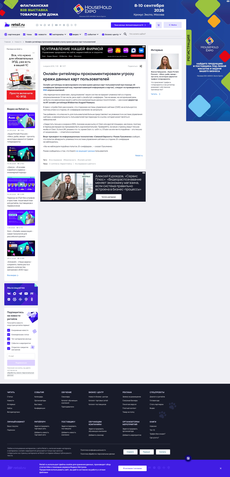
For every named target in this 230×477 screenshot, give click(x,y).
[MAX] (45, 25)
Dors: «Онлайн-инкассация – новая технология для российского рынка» (20, 234)
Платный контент (129, 408)
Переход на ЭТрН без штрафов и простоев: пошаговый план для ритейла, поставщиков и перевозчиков (21, 201)
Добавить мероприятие (132, 435)
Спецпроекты (157, 392)
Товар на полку (128, 412)
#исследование (55, 160)
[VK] (41, 25)
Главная (7, 42)
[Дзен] (64, 25)
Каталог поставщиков (97, 404)
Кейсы (9, 408)
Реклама (127, 392)
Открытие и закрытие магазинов (20, 348)
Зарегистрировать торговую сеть (41, 427)
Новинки (153, 426)
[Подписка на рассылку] (37, 25)
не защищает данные (85, 151)
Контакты (162, 452)
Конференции (39, 408)
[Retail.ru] (18, 25)
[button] (57, 34)
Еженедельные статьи (20, 334)
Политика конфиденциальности (93, 450)
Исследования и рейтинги (85, 164)
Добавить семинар (96, 435)
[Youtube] (56, 25)
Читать (154, 94)
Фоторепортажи (13, 412)
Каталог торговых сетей (98, 400)
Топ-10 (152, 430)
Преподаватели (67, 407)
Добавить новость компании (68, 433)
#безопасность (69, 160)
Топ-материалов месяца (21, 339)
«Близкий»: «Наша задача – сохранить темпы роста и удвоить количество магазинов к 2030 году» (19, 265)
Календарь (38, 396)
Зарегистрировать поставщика (68, 427)
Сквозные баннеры (130, 400)
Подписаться (21, 363)
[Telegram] (48, 25)
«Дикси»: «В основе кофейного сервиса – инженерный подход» (16, 170)
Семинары (65, 396)
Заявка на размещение (132, 396)
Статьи (10, 396)
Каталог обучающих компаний (69, 401)
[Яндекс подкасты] (68, 25)
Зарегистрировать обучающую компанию (98, 430)
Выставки (38, 404)
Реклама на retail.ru (14, 49)
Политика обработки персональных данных (97, 454)
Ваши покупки (12, 426)
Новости (18, 42)
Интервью (11, 404)
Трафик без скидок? (157, 434)
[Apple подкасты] (75, 25)
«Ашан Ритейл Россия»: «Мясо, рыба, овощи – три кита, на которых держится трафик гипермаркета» (21, 137)
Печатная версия (129, 404)
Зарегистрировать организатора (130, 430)
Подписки (11, 430)
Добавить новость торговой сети (41, 433)
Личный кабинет (16, 421)
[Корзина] (159, 25)
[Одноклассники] (52, 25)
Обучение (66, 392)
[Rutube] (60, 25)
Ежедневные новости (20, 330)
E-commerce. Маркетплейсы (60, 164)
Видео (152, 408)
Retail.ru (139, 155)
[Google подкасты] (71, 25)
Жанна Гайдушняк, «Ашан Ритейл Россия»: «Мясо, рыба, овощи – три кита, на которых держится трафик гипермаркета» (165, 75)
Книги (153, 421)
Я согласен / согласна (132, 468)
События (39, 392)
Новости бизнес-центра (98, 396)
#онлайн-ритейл (84, 160)
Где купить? (154, 437)
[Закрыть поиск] (124, 36)
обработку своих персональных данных (20, 374)
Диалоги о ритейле (157, 396)
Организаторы (40, 400)
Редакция (146, 452)
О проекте (130, 452)
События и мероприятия (21, 343)
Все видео (12, 275)
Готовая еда (154, 400)
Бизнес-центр (96, 392)
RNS (45, 90)
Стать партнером (157, 404)
